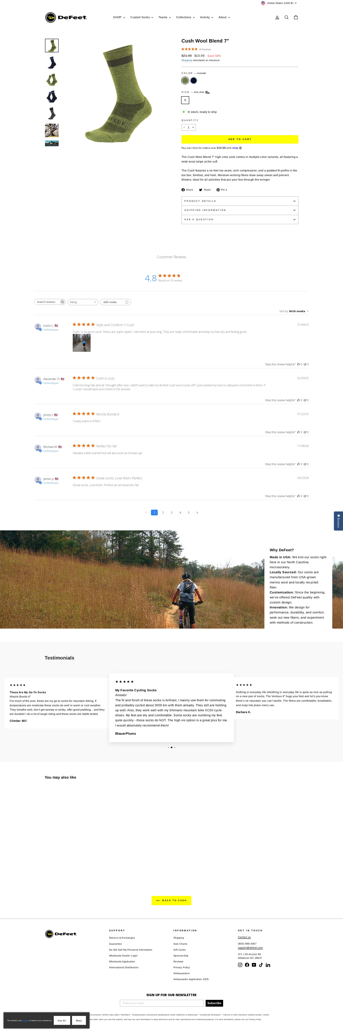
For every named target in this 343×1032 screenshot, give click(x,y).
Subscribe (214, 1003)
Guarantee (115, 944)
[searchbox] (46, 302)
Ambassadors (181, 973)
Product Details (200, 201)
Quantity (190, 120)
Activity (205, 17)
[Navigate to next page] (197, 512)
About (222, 17)
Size (193, 92)
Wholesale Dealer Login (123, 955)
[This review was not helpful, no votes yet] (305, 364)
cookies (25, 1020)
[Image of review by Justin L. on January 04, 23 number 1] (82, 343)
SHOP (117, 17)
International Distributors (124, 967)
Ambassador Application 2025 (191, 979)
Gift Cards (179, 949)
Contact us (244, 937)
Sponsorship (180, 955)
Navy (193, 80)
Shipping (187, 60)
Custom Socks (140, 17)
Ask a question (199, 219)
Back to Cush (174, 900)
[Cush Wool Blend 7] (47, 866)
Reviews (178, 961)
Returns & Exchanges (122, 937)
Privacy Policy (181, 967)
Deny (79, 1020)
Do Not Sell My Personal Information (130, 949)
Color (194, 73)
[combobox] (83, 302)
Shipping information (205, 210)
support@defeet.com (250, 947)
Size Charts (180, 944)
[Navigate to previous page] (145, 512)
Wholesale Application (122, 961)
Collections (184, 17)
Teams (163, 17)
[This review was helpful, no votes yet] (298, 364)
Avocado (185, 80)
